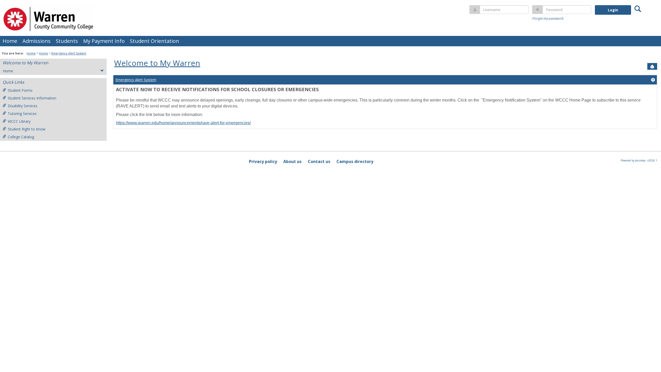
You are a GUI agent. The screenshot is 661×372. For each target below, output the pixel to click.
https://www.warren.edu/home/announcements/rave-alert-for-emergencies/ (183, 123)
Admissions (36, 40)
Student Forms (20, 90)
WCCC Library (19, 121)
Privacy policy (263, 161)
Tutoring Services (22, 113)
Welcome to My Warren (25, 63)
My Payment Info (104, 40)
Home (10, 40)
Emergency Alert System (68, 53)
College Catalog (21, 136)
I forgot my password (547, 18)
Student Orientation (154, 40)
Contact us (319, 161)
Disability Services (22, 105)
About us (292, 161)
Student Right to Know (26, 129)
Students (67, 40)
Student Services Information (32, 98)
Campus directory (354, 161)
